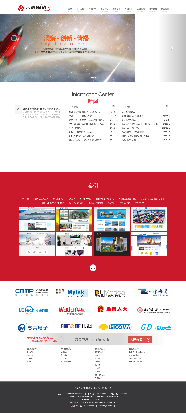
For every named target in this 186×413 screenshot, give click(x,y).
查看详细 (49, 216)
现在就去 (136, 339)
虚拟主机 (30, 355)
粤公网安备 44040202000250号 (85, 406)
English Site (139, 203)
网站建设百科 (66, 362)
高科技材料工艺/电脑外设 (105, 199)
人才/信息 (71, 199)
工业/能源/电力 (125, 203)
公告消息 (64, 358)
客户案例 (153, 9)
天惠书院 (141, 9)
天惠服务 (92, 9)
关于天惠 (80, 9)
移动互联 (128, 9)
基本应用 (98, 378)
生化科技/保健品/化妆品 (127, 199)
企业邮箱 (30, 358)
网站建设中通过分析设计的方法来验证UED (43, 109)
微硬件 (97, 355)
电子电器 (25, 199)
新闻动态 (116, 9)
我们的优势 (99, 352)
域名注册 (30, 352)
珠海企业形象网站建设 (137, 352)
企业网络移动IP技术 (136, 362)
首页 (70, 9)
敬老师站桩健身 (128, 112)
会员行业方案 (100, 375)
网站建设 (104, 9)
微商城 (97, 365)
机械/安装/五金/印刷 (95, 203)
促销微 (97, 371)
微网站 (97, 362)
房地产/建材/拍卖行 (76, 203)
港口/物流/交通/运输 (40, 199)
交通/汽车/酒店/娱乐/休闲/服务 (53, 203)
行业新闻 (64, 355)
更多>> (115, 106)
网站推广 (30, 362)
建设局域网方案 (135, 358)
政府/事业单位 (58, 199)
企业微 (97, 358)
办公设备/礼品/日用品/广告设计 (152, 199)
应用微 (97, 368)
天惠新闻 (64, 352)
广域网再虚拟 (134, 355)
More (93, 268)
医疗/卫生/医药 (85, 199)
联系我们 (165, 9)
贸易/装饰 (111, 203)
